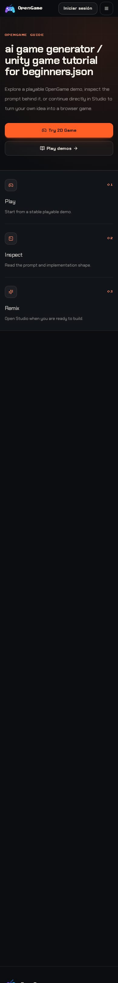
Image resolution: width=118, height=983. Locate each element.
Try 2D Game (62, 130)
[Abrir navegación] (106, 8)
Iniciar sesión (78, 8)
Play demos (59, 148)
